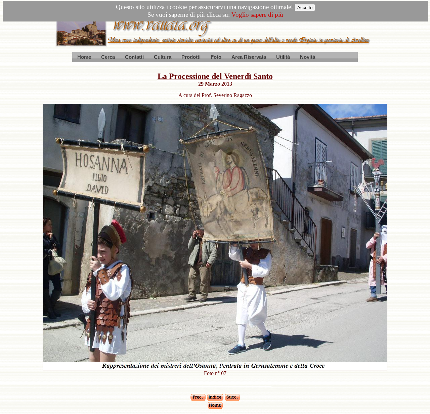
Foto (216, 57)
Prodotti (191, 57)
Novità (307, 57)
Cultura (162, 57)
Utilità (283, 57)
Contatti (134, 57)
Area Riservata (248, 57)
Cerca (108, 57)
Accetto (304, 7)
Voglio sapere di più (257, 14)
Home (84, 57)
